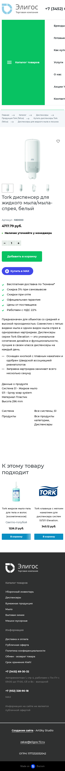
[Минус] (4, 243)
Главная (5, 115)
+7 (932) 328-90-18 (17, 690)
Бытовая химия (14, 614)
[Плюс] (18, 243)
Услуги (58, 62)
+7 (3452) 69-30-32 (17, 671)
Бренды (59, 25)
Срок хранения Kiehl (18, 662)
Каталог (22, 115)
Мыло (8, 609)
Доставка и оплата (16, 639)
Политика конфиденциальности (25, 650)
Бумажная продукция (19, 603)
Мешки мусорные (16, 620)
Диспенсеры (42, 115)
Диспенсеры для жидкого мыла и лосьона (38, 122)
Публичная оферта (17, 644)
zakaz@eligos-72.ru (32, 742)
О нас (57, 74)
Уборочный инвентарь (19, 591)
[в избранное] (58, 141)
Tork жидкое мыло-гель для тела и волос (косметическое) (16, 512)
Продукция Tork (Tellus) (13, 118)
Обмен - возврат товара (20, 656)
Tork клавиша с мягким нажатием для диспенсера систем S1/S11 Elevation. (48, 514)
